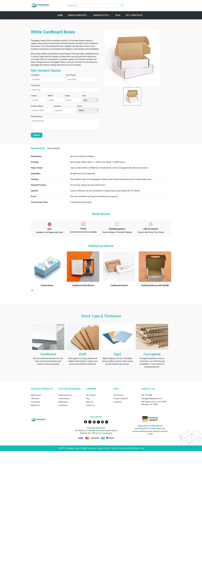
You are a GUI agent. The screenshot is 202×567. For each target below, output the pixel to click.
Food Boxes (35, 402)
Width (50, 96)
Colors (79, 106)
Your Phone (71, 75)
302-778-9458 (146, 395)
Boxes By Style (101, 15)
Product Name (37, 106)
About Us (89, 402)
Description (53, 148)
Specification (38, 148)
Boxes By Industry (77, 15)
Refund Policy (133, 448)
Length (34, 96)
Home (60, 15)
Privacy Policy (103, 448)
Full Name (35, 75)
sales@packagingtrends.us (151, 398)
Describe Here (36, 116)
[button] (31, 290)
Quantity (57, 106)
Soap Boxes (63, 405)
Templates (118, 402)
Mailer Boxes (63, 402)
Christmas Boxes (65, 395)
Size (84, 96)
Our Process (118, 395)
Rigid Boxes (35, 405)
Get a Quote (91, 395)
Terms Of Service (118, 448)
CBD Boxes (35, 398)
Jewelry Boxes (64, 398)
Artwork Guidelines (121, 398)
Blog (118, 15)
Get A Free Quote (134, 15)
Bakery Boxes (36, 395)
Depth (67, 96)
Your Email (35, 85)
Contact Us (90, 405)
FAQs (142, 448)
